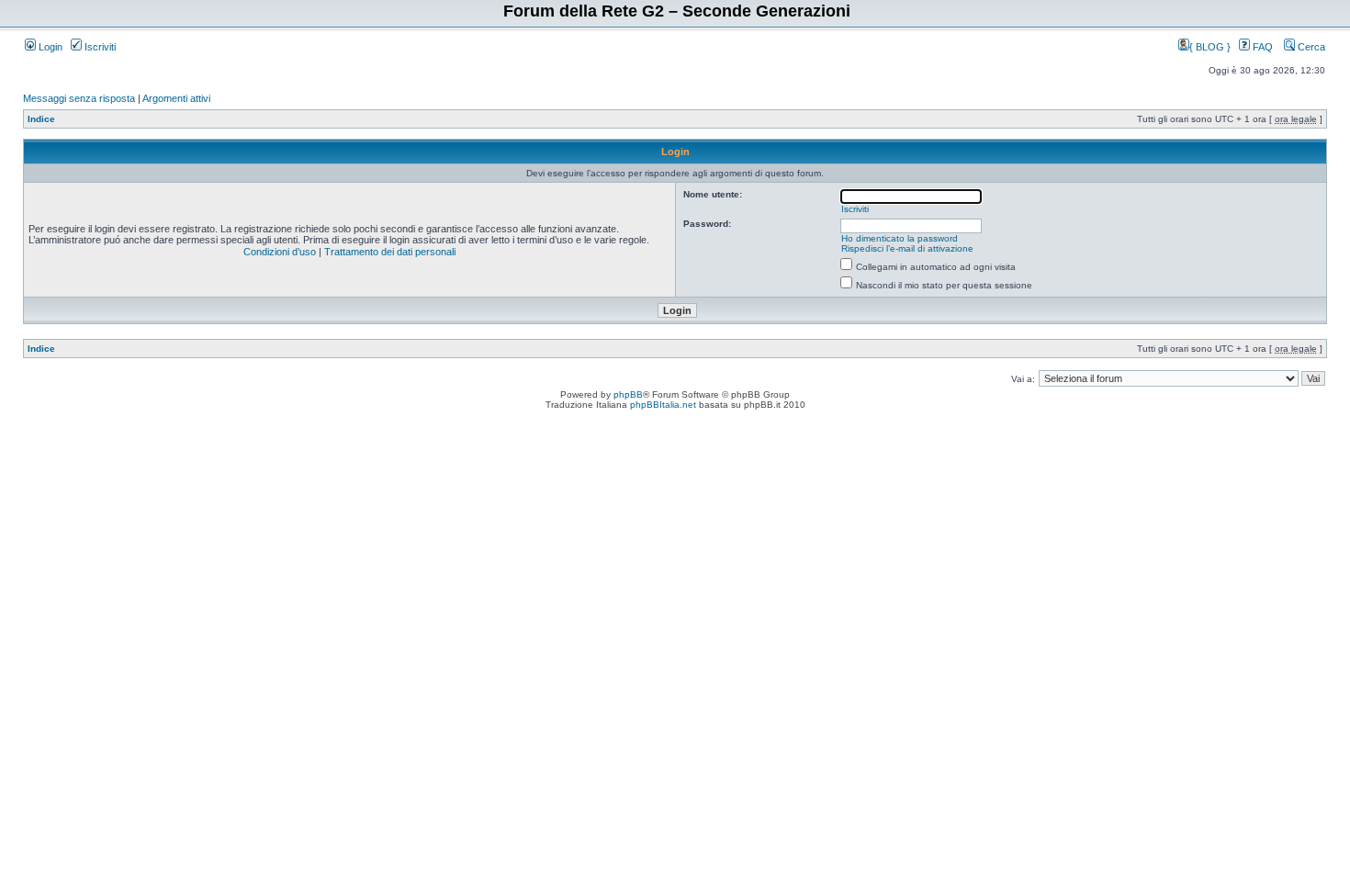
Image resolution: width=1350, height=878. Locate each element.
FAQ (1261, 46)
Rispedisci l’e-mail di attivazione (907, 248)
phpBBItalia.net (663, 405)
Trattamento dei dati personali (390, 251)
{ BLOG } (1211, 46)
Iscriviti (99, 46)
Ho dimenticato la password (899, 238)
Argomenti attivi (176, 98)
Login (49, 46)
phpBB (628, 394)
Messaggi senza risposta (79, 98)
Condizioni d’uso (279, 251)
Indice (41, 119)
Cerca (1310, 46)
